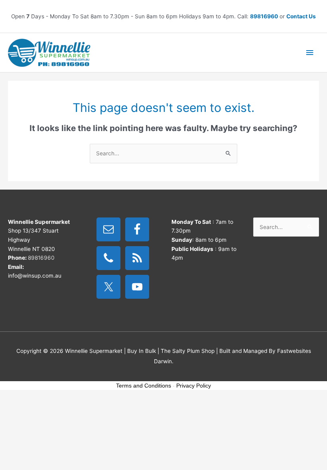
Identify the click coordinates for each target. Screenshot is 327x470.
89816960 (264, 16)
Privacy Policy (193, 385)
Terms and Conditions (143, 385)
